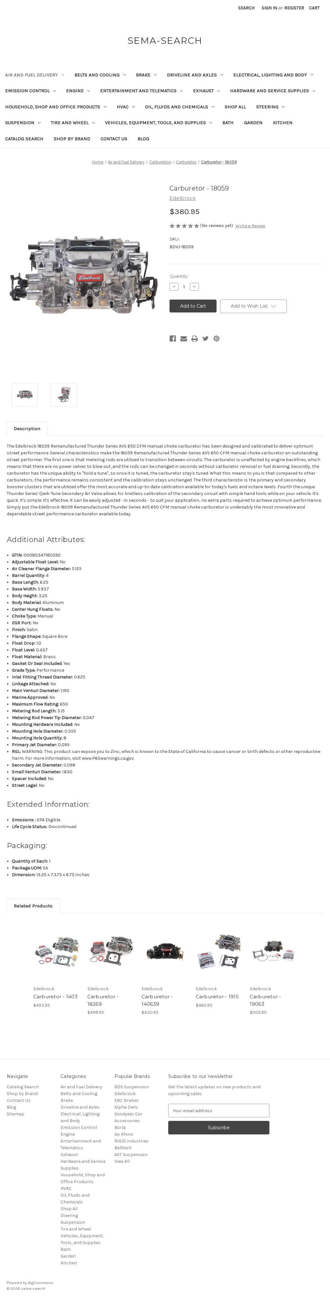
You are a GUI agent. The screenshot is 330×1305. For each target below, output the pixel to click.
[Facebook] (173, 338)
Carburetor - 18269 (103, 1000)
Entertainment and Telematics (138, 91)
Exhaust (203, 91)
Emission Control (27, 91)
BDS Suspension (131, 1087)
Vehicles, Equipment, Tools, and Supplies (155, 122)
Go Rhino (123, 1134)
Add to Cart (57, 956)
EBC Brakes (126, 1100)
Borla (120, 1127)
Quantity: (179, 276)
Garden (253, 122)
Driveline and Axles (192, 75)
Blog (143, 139)
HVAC (123, 107)
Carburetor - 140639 (157, 1000)
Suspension (19, 122)
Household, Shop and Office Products (52, 107)
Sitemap (15, 1114)
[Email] (183, 338)
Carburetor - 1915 (217, 997)
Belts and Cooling (97, 75)
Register (294, 8)
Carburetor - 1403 (55, 997)
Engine (75, 91)
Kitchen (283, 122)
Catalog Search (24, 139)
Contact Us (114, 139)
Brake (143, 75)
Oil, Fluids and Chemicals (176, 107)
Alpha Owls (126, 1107)
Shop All (235, 107)
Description (27, 428)
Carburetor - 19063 (265, 1000)
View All (122, 1161)
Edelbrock (125, 1093)
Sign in (269, 8)
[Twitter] (205, 338)
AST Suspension (131, 1154)
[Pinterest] (216, 338)
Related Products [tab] (33, 906)
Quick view (56, 945)
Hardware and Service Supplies (269, 91)
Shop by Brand (72, 139)
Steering (267, 107)
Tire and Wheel (70, 122)
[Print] (194, 338)
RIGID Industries (131, 1141)
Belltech (123, 1148)
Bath (228, 122)
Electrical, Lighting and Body (270, 75)
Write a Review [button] (250, 226)
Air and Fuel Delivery (31, 75)
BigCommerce (40, 1282)
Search (246, 8)
